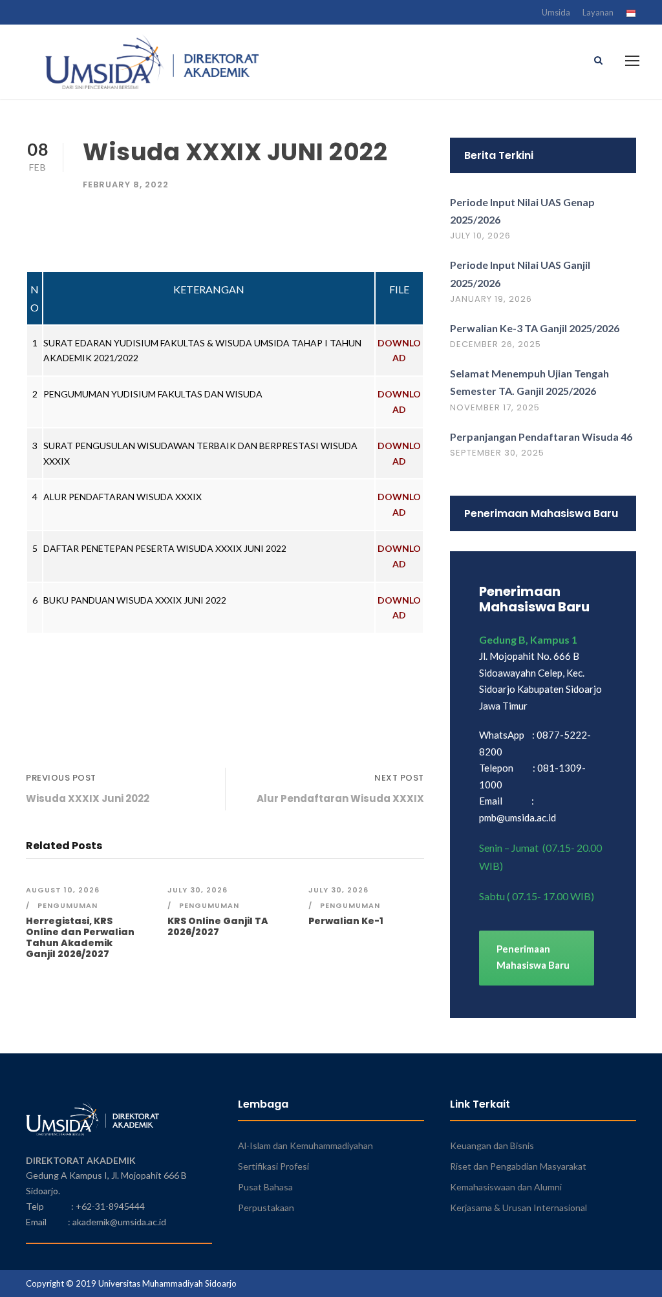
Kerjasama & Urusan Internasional (518, 1207)
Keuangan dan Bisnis (492, 1145)
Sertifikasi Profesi (273, 1166)
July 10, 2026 (480, 235)
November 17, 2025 (495, 407)
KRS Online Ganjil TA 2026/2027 (217, 926)
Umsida (556, 12)
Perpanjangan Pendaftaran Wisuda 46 (541, 436)
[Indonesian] (631, 15)
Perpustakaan (266, 1207)
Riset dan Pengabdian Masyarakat (518, 1166)
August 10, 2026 (63, 890)
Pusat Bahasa (265, 1186)
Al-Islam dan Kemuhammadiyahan (305, 1145)
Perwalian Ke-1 (345, 920)
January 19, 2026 (491, 299)
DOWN (393, 393)
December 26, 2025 (495, 344)
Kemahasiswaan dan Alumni (506, 1186)
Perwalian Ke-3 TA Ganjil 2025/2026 (534, 328)
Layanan (598, 12)
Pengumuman (67, 905)
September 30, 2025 (497, 453)
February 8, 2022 (126, 184)
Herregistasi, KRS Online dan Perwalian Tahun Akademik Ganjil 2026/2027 (80, 937)
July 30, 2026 (197, 890)
